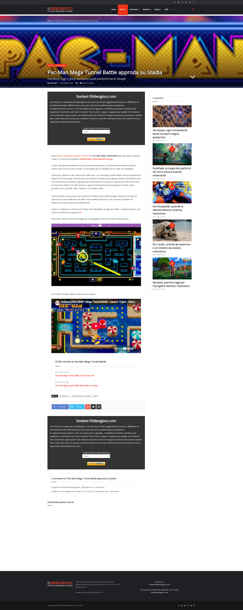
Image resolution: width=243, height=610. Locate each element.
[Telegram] (178, 2)
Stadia (96, 396)
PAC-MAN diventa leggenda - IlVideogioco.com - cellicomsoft (81, 487)
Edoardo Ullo (52, 83)
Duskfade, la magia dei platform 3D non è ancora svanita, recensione (172, 172)
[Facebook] (194, 2)
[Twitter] (190, 2)
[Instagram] (182, 2)
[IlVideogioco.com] (60, 9)
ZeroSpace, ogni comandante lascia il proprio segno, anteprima (170, 133)
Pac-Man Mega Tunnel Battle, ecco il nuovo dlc (74, 375)
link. (80, 212)
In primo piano (61, 65)
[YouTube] (186, 2)
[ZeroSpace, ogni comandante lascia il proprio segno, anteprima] (172, 116)
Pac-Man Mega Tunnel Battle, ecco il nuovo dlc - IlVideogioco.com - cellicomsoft (89, 491)
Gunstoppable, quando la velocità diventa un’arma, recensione (168, 210)
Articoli (122, 9)
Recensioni (134, 9)
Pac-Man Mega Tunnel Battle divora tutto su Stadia (76, 385)
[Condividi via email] (93, 406)
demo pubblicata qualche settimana (74, 155)
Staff (166, 9)
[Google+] (87, 406)
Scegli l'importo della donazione (96, 128)
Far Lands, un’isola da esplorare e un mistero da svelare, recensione (171, 248)
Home (114, 9)
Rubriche (146, 9)
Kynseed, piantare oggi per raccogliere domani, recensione (171, 284)
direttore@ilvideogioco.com (159, 584)
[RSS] (175, 2)
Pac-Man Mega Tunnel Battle (81, 396)
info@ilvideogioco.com (159, 592)
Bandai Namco (64, 396)
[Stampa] (98, 406)
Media (157, 9)
